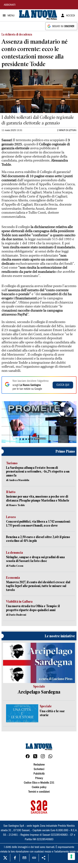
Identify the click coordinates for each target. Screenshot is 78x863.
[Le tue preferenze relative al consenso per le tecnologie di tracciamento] (71, 856)
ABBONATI (10, 5)
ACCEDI (70, 15)
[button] (39, 421)
